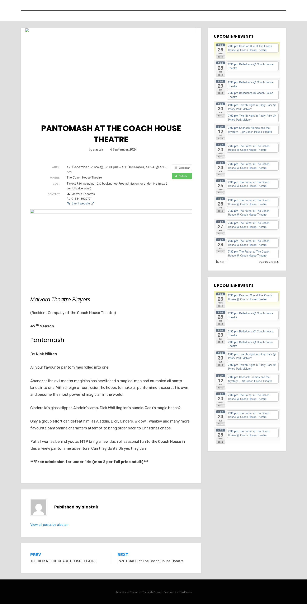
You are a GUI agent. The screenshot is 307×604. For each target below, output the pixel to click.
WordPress (185, 592)
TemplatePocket (152, 592)
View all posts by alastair (49, 525)
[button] (221, 262)
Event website (81, 203)
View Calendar (268, 262)
